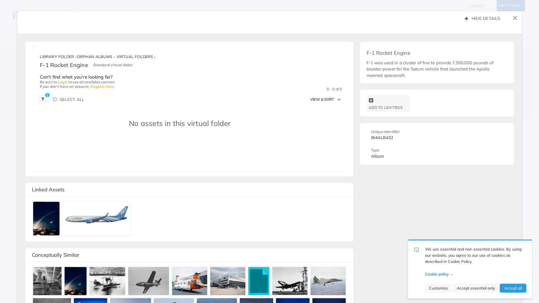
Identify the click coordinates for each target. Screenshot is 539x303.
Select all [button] (72, 99)
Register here (102, 86)
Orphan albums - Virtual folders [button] (115, 57)
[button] (515, 18)
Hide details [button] (486, 18)
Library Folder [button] (57, 57)
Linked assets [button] (48, 189)
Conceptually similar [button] (55, 255)
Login (63, 82)
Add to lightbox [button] (386, 107)
